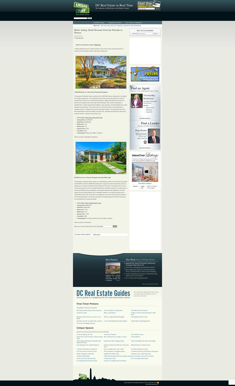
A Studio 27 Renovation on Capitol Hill (87, 349)
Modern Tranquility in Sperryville (85, 353)
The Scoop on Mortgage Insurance (86, 323)
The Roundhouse (135, 337)
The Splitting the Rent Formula (139, 317)
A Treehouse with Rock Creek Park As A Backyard (144, 351)
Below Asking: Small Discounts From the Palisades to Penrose (98, 31)
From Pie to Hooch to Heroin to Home (87, 351)
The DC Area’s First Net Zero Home (86, 358)
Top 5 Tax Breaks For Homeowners (113, 310)
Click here (97, 45)
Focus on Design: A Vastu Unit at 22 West (142, 356)
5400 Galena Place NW (92, 117)
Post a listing (151, 188)
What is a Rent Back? (110, 313)
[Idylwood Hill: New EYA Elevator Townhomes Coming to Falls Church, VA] (113, 273)
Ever (152, 259)
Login (142, 186)
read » (118, 280)
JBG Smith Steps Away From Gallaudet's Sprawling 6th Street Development (121, 25)
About (125, 382)
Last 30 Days (143, 259)
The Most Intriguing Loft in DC (85, 334)
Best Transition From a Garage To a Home (115, 337)
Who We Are (130, 382)
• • (117, 23)
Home (77, 14)
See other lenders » (145, 148)
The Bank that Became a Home (139, 349)
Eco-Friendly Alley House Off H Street (87, 360)
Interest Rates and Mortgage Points (140, 321)
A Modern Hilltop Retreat (83, 356)
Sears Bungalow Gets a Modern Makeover (88, 345)
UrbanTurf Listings (98, 23)
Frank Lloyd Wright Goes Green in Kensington (143, 341)
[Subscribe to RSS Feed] (158, 382)
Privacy (146, 382)
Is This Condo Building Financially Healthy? (115, 321)
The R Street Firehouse (110, 334)
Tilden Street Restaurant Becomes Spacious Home (117, 356)
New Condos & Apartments (133, 23)
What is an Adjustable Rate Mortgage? (114, 317)
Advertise (87, 14)
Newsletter (81, 14)
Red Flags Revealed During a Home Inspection (89, 310)
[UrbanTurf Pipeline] (145, 82)
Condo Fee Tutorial (82, 313)
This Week (130, 259)
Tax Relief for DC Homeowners (139, 310)
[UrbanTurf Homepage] (83, 8)
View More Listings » (145, 183)
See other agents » (145, 118)
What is (152, 186)
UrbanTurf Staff (79, 38)
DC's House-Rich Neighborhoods (137, 278)
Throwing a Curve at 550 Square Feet (141, 353)
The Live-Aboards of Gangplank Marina (114, 351)
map (101, 117)
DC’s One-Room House (137, 334)
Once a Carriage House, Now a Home (114, 349)
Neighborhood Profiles (114, 23)
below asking (96, 234)
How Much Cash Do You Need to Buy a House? (89, 321)
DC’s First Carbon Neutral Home (139, 358)
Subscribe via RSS (153, 382)
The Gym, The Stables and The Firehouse (115, 360)
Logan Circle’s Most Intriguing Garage (114, 341)
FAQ (142, 188)
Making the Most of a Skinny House (140, 345)
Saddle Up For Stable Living (111, 353)
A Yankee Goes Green (110, 358)
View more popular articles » (150, 284)
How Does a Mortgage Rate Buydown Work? (140, 267)
